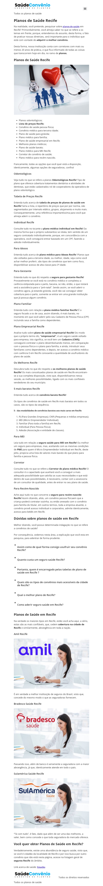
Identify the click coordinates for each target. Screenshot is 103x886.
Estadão (41, 867)
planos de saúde (71, 26)
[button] (51, 548)
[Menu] (85, 9)
